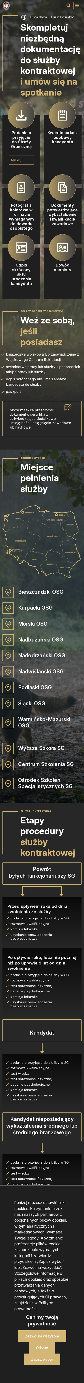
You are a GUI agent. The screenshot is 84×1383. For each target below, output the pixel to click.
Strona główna (38, 17)
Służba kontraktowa (63, 17)
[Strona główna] (6, 5)
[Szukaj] (69, 6)
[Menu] (77, 6)
